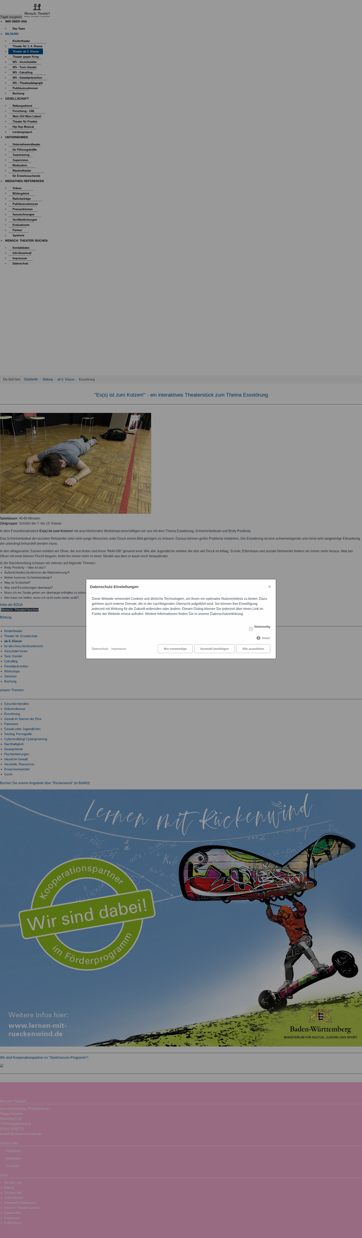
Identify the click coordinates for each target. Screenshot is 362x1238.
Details (266, 638)
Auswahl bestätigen (214, 648)
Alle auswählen (253, 648)
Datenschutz (100, 648)
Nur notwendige (175, 648)
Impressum (118, 648)
